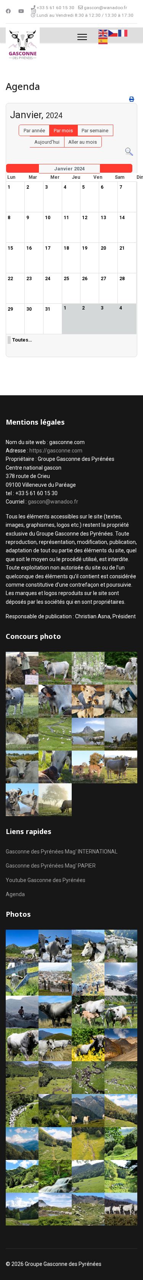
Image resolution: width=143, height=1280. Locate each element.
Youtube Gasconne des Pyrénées (45, 880)
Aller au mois (82, 142)
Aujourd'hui (46, 142)
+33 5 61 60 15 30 (55, 7)
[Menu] (82, 37)
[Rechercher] (129, 152)
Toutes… (22, 340)
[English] (103, 32)
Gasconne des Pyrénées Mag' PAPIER (51, 866)
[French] (123, 32)
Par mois (63, 130)
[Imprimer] (132, 99)
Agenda (15, 894)
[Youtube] (21, 11)
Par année (34, 130)
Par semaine (95, 130)
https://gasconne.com (55, 451)
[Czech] (113, 32)
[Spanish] (103, 40)
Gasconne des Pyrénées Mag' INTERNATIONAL (61, 852)
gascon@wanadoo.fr (105, 7)
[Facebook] (8, 11)
